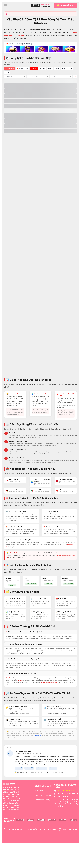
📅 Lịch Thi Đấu (61, 599)
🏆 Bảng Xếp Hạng (37, 612)
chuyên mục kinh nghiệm (49, 682)
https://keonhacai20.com (66, 790)
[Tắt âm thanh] (75, 76)
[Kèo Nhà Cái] (40, 5)
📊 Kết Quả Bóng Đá (13, 612)
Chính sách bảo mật (15, 829)
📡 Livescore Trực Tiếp (39, 599)
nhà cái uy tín (37, 735)
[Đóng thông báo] (75, 14)
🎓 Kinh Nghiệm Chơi (63, 612)
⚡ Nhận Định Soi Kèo (13, 599)
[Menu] (5, 5)
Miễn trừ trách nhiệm (70, 829)
